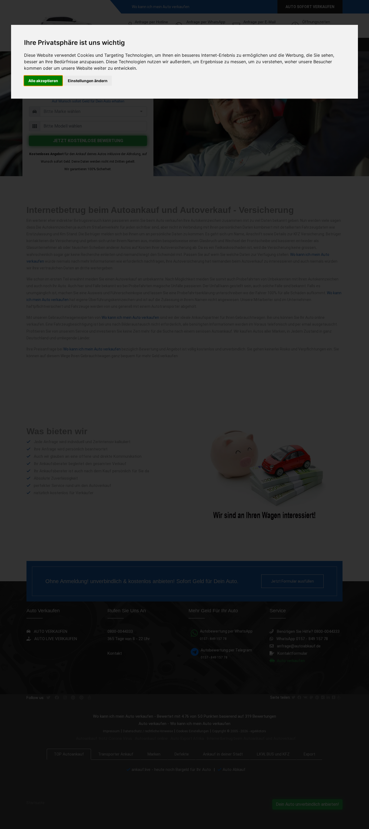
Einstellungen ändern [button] (88, 80)
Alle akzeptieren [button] (43, 80)
